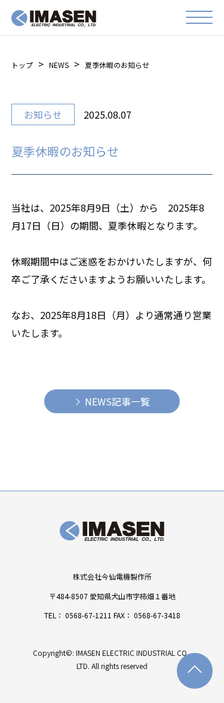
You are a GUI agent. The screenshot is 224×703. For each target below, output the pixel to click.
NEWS (59, 65)
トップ (22, 65)
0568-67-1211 (88, 615)
